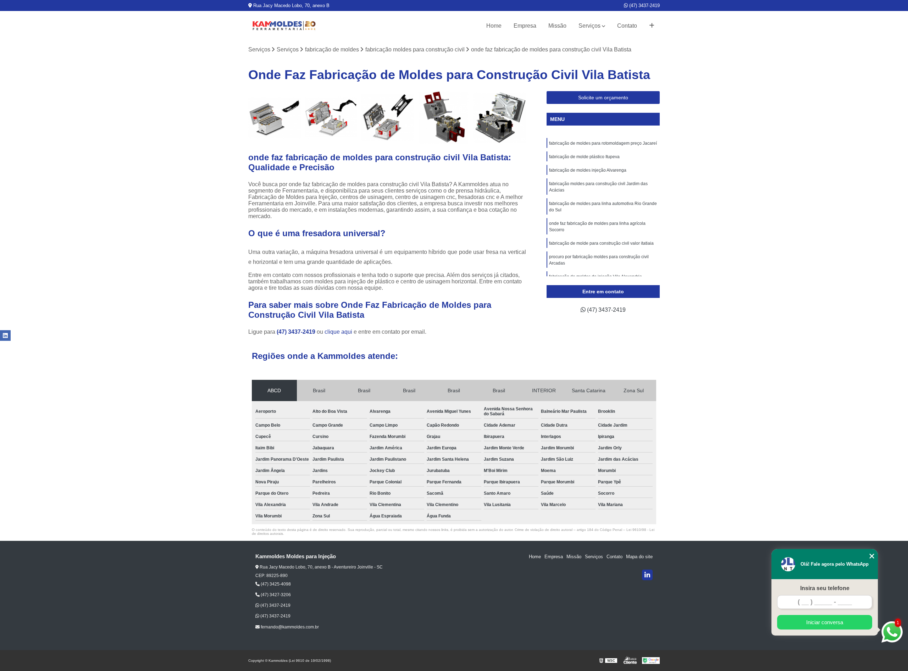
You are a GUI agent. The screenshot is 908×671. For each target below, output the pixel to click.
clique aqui (338, 332)
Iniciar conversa (824, 622)
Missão (557, 26)
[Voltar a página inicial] (283, 26)
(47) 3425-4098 (275, 584)
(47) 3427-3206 (275, 594)
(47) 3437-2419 (644, 5)
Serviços (589, 26)
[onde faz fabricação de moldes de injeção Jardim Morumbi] (274, 117)
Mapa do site (639, 556)
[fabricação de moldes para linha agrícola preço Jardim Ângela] (499, 117)
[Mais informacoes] (652, 26)
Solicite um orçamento (603, 97)
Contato (627, 26)
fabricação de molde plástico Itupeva (584, 156)
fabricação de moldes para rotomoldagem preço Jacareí (603, 143)
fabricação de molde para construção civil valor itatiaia (601, 243)
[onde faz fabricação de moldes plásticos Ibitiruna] (331, 117)
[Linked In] (647, 575)
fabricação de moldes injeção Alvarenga (587, 170)
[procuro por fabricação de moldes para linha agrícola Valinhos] (443, 117)
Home (494, 26)
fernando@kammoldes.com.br (289, 627)
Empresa (525, 26)
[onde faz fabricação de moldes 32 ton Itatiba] (387, 117)
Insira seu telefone (824, 588)
